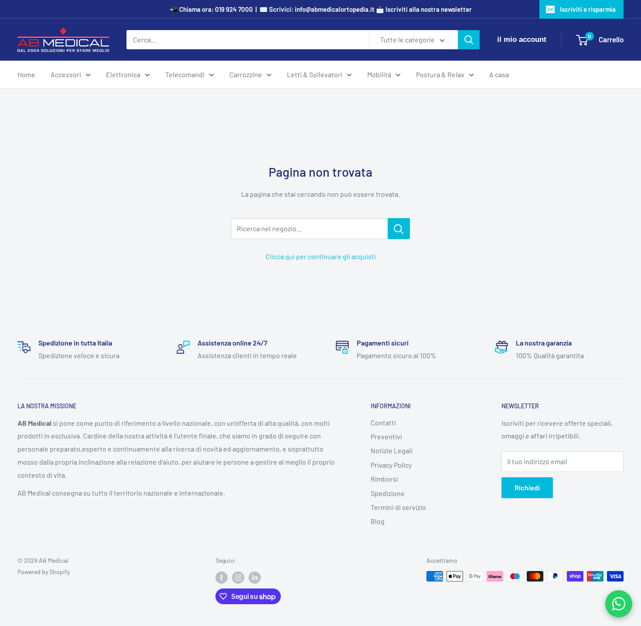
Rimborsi (384, 479)
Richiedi (527, 487)
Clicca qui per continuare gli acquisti (321, 256)
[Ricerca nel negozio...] (399, 228)
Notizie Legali (392, 450)
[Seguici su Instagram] (238, 577)
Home (26, 74)
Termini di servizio (398, 507)
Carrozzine (245, 74)
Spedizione (388, 493)
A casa (499, 74)
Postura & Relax (440, 74)
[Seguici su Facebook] (221, 577)
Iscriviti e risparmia (588, 9)
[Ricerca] (469, 39)
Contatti (383, 422)
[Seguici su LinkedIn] (255, 577)
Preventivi (386, 436)
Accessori (66, 74)
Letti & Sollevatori (314, 74)
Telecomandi (185, 74)
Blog (378, 521)
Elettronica (123, 74)
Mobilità (379, 74)
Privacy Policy (391, 465)
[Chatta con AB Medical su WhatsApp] (618, 603)
